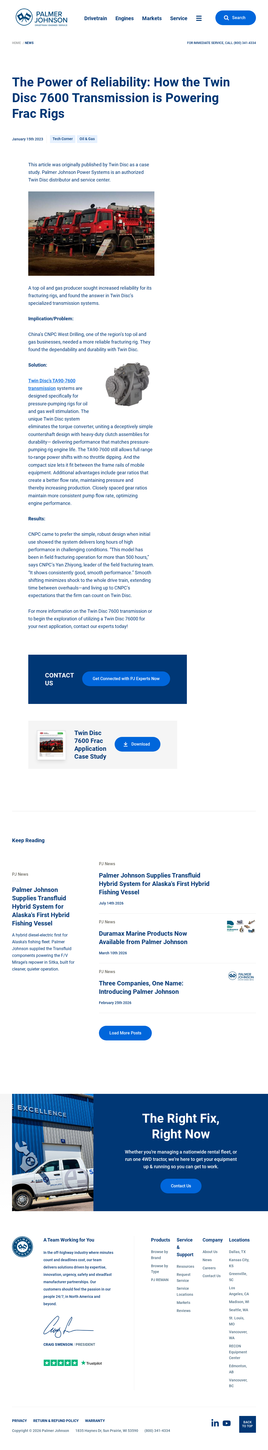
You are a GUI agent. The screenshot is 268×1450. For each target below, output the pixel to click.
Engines (124, 18)
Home (17, 43)
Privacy (19, 1421)
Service (178, 18)
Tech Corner (63, 139)
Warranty (95, 1421)
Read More (22, 874)
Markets (152, 18)
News (29, 43)
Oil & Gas (87, 139)
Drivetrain (95, 18)
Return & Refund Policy (56, 1421)
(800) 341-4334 (245, 43)
